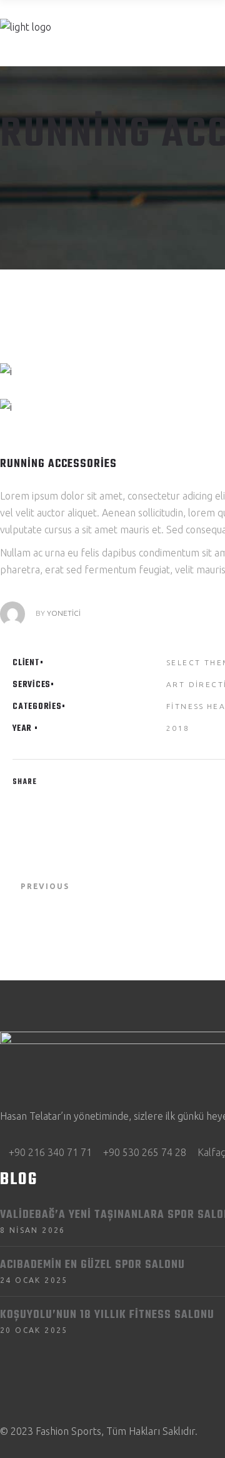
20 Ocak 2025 (34, 1330)
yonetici (64, 613)
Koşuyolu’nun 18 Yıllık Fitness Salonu (107, 1315)
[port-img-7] (108, 407)
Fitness (185, 706)
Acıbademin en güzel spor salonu (92, 1265)
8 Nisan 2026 (33, 1230)
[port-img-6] (108, 371)
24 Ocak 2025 (34, 1280)
